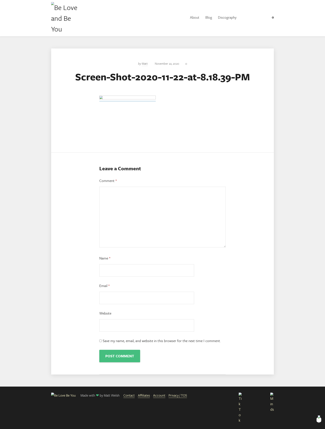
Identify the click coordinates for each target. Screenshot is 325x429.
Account (159, 395)
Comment (108, 180)
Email (104, 285)
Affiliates (144, 395)
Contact (129, 395)
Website (105, 313)
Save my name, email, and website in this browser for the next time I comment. (162, 340)
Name (104, 258)
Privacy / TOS (178, 395)
